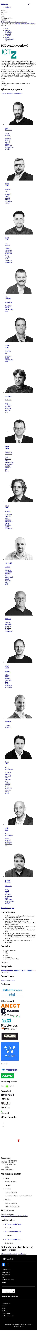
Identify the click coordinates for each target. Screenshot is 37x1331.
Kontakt (4, 1282)
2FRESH (7, 671)
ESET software (7, 244)
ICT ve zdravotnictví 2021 (13, 1239)
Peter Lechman (8, 298)
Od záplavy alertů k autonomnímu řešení (9, 308)
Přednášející (8, 32)
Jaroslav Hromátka (8, 881)
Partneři (7, 37)
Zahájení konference (8, 726)
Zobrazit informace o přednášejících (11, 93)
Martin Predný (7, 184)
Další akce (8, 7)
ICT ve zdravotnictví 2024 (13, 1224)
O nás (4, 1277)
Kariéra (4, 1308)
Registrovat (4, 22)
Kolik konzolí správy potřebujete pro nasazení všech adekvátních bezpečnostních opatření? (9, 896)
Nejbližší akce (6, 1270)
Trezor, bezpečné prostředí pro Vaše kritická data (8, 842)
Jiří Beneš (8, 619)
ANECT (7, 567)
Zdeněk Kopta (7, 346)
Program (7, 30)
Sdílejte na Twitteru (20, 1254)
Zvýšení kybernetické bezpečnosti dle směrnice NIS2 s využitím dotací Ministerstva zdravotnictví (8, 255)
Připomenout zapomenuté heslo (17, 22)
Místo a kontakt (9, 39)
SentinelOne (8, 302)
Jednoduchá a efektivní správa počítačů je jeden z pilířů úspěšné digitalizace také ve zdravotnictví (8, 521)
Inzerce (4, 1306)
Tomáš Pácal (7, 506)
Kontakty (4, 1311)
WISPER (7, 511)
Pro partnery (6, 1275)
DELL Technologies (9, 768)
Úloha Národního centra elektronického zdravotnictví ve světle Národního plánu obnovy (9, 464)
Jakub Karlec (7, 667)
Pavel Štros (8, 396)
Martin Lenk (7, 762)
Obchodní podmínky (8, 1280)
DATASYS (8, 400)
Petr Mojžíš (8, 563)
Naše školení (6, 1272)
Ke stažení (8, 35)
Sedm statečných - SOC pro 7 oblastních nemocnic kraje (8, 407)
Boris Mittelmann (8, 129)
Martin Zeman (7, 447)
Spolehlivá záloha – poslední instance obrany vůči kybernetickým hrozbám (9, 144)
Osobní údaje (6, 1313)
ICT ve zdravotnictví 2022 (13, 1231)
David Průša (6, 829)
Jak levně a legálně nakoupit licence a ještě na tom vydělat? (8, 199)
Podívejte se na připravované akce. (25, 23)
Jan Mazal (8, 722)
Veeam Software (7, 134)
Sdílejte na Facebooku (7, 1254)
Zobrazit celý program (7, 908)
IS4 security (8, 886)
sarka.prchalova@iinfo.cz (8, 1216)
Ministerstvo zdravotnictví (8, 453)
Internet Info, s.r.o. (23, 1324)
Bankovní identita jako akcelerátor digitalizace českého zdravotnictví (8, 627)
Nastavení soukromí (8, 1316)
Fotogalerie (8, 34)
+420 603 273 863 (22, 1216)
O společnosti (6, 1303)
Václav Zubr (7, 238)
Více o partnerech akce (8, 980)
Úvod (6, 28)
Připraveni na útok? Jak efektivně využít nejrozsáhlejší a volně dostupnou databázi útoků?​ (9, 577)
